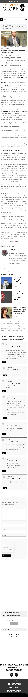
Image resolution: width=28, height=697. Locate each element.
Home (3, 25)
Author (3, 246)
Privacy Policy (14, 687)
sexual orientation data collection (15, 330)
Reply (3, 361)
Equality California (14, 325)
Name (4, 523)
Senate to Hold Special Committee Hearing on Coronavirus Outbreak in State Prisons (19, 311)
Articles (9, 25)
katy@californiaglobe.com (20, 665)
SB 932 (7, 328)
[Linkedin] (14, 271)
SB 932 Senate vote (14, 328)
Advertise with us (14, 691)
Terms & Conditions (14, 684)
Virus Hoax (9, 424)
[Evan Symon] (4, 252)
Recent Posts (10, 246)
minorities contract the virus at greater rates (15, 112)
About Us (14, 680)
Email (4, 529)
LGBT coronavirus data (12, 327)
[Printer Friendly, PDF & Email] (14, 242)
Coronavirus (3, 323)
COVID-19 (8, 325)
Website (4, 535)
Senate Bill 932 (4, 86)
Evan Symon (5, 65)
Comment (5, 508)
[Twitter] (8, 271)
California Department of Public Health (13, 321)
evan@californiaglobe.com (14, 670)
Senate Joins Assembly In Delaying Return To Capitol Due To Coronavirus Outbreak (19, 281)
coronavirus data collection (13, 323)
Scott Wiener (22, 328)
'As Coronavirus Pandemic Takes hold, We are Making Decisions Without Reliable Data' (19, 296)
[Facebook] (3, 271)
